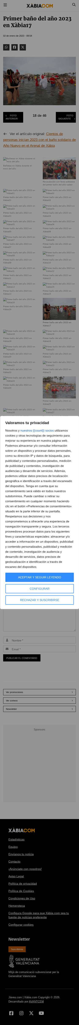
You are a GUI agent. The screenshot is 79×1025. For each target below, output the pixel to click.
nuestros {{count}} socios (37, 430)
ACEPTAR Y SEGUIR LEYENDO (39, 577)
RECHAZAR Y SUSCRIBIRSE (39, 600)
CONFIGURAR (40, 588)
